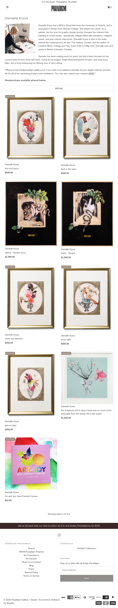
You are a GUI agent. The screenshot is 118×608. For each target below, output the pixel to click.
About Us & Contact (31, 562)
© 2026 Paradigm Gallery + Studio (20, 599)
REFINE (59, 88)
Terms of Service (31, 576)
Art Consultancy (31, 555)
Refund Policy (31, 572)
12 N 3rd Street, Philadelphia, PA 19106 (59, 2)
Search (31, 548)
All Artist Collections (86, 548)
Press (31, 569)
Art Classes (31, 558)
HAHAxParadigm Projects (31, 551)
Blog (31, 565)
